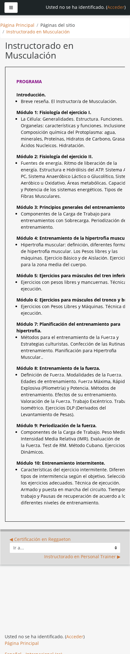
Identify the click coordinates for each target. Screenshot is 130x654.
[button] (114, 641)
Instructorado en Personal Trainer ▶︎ (82, 556)
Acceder (115, 7)
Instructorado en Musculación (38, 32)
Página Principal (17, 25)
